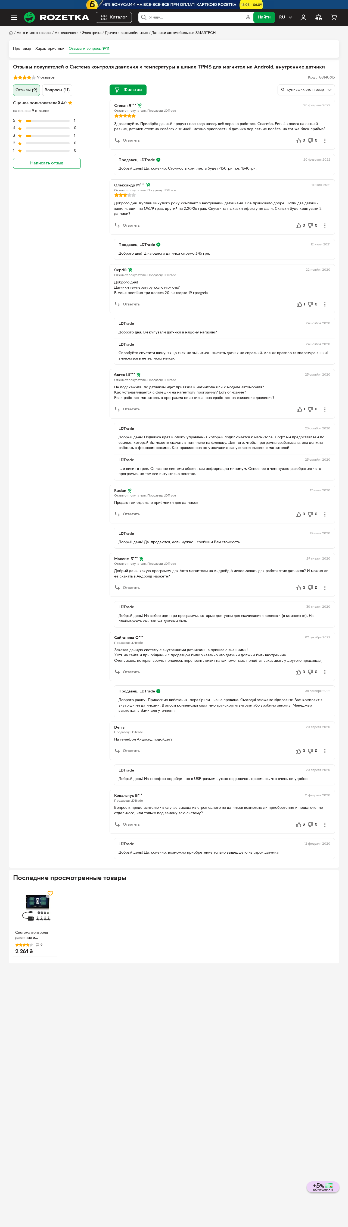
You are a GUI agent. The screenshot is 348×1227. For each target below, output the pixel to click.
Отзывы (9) (26, 90)
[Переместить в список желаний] (50, 893)
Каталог (118, 17)
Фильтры (133, 90)
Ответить (131, 140)
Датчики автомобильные (126, 33)
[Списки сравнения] (318, 17)
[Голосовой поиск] (248, 17)
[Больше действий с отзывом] (324, 140)
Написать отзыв (46, 163)
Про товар (22, 49)
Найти (264, 17)
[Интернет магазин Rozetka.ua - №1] (56, 17)
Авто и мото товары (34, 33)
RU (282, 17)
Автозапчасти (67, 33)
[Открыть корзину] (333, 17)
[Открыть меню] (14, 17)
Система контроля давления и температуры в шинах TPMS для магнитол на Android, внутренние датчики (34, 936)
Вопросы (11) (57, 90)
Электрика (91, 33)
